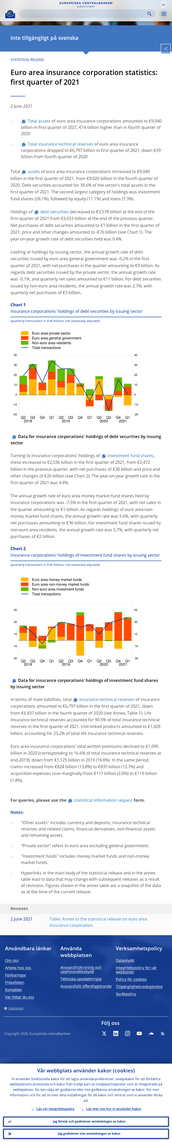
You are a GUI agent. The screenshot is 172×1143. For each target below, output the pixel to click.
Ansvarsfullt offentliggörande (86, 986)
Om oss (12, 961)
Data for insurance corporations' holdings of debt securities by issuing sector (85, 440)
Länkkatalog (15, 1008)
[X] (104, 1033)
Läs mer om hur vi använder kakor (113, 1109)
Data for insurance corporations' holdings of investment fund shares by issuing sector (84, 684)
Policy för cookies (131, 979)
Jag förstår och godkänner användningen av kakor (89, 1121)
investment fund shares (131, 456)
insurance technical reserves (106, 700)
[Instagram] (127, 1033)
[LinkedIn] (116, 1033)
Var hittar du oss (19, 997)
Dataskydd (125, 961)
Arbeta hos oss (18, 968)
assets (34, 172)
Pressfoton (14, 983)
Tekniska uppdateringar (81, 979)
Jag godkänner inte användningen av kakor (89, 1133)
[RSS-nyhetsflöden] (163, 1033)
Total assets (39, 121)
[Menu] (163, 14)
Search (149, 13)
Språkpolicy (126, 994)
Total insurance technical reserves (60, 144)
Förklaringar (15, 975)
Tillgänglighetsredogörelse (139, 987)
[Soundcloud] (151, 1033)
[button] (163, 5)
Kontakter (13, 990)
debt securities (54, 212)
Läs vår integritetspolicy (55, 1109)
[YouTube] (139, 1033)
